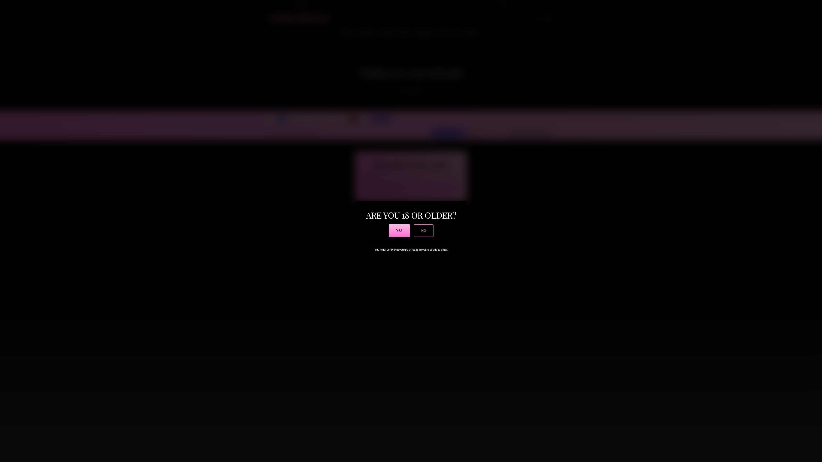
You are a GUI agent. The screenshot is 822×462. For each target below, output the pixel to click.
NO (423, 230)
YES (399, 230)
